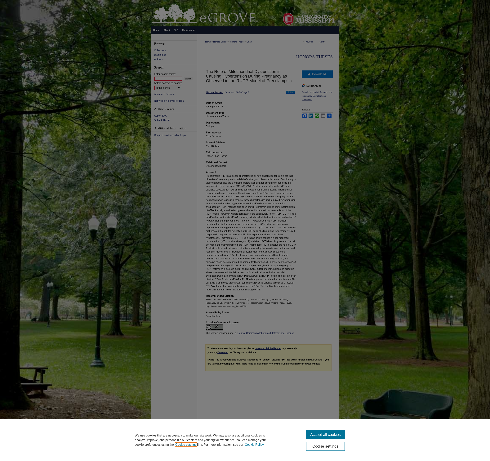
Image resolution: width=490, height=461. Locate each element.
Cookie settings (185, 444)
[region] (245, 440)
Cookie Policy (254, 444)
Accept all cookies (325, 434)
